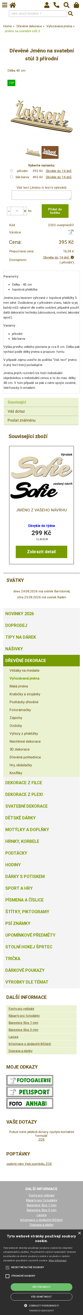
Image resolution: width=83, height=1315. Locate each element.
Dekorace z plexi (24, 794)
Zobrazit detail (41, 551)
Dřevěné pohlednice (25, 757)
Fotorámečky (20, 710)
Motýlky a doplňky (27, 829)
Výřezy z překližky (24, 733)
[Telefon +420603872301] (58, 8)
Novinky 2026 (19, 613)
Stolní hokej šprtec (28, 946)
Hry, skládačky (21, 765)
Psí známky (17, 923)
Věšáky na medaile (24, 670)
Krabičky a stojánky (25, 694)
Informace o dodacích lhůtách (30, 1044)
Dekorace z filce (23, 782)
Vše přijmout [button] (41, 1287)
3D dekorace (20, 749)
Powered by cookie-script (41, 1311)
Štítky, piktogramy (27, 911)
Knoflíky (16, 773)
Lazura (13, 1037)
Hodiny (13, 864)
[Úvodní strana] (14, 6)
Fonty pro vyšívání (21, 1009)
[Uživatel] (48, 6)
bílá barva (22, 177)
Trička (12, 958)
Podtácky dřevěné (24, 702)
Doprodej (16, 625)
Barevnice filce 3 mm (23, 1030)
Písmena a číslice (24, 900)
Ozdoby (16, 725)
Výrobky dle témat (27, 982)
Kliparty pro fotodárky (24, 1016)
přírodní (22, 171)
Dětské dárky (20, 817)
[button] (41, 1305)
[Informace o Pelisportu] (29, 1096)
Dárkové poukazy (25, 970)
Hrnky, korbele (22, 841)
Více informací (58, 1260)
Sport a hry (19, 888)
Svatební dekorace (26, 806)
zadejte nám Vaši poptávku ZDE (29, 1164)
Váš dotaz (16, 411)
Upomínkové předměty (30, 935)
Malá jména (19, 686)
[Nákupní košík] (78, 6)
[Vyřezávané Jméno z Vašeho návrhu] (41, 476)
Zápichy (16, 718)
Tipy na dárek (20, 637)
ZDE (41, 1139)
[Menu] (4, 5)
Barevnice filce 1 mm (23, 1023)
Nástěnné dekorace (25, 741)
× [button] (79, 1233)
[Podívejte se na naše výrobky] (29, 1084)
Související (17, 402)
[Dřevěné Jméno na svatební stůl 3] (41, 116)
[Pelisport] (70, 233)
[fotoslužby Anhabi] (29, 1108)
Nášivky (14, 648)
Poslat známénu (22, 420)
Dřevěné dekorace (25, 660)
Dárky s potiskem (25, 876)
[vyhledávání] (69, 6)
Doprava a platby (20, 1051)
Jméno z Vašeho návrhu (41, 510)
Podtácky (16, 853)
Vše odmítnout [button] (41, 1296)
